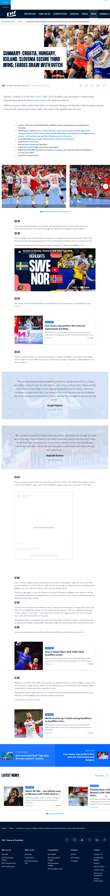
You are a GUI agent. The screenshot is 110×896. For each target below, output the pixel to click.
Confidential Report (98, 859)
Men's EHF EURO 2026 (42, 96)
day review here (31, 142)
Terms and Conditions (98, 874)
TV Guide (74, 861)
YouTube (21, 153)
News (93, 14)
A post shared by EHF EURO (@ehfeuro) (44, 555)
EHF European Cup (55, 869)
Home (4, 828)
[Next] (105, 186)
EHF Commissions (9, 863)
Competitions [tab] (5, 7)
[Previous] (4, 186)
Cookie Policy (99, 870)
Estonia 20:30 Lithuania (46, 131)
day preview (35, 700)
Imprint (97, 863)
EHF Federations (8, 866)
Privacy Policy (99, 866)
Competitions (60, 14)
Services (74, 14)
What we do (44, 14)
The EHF (5, 854)
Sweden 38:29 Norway (45, 139)
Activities (28, 854)
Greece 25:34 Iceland (65, 131)
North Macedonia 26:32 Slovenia (57, 136)
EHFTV (32, 147)
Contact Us (98, 854)
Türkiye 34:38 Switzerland (55, 133)
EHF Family (75, 858)
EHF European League (53, 864)
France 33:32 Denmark (65, 139)
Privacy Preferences (98, 880)
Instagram (58, 150)
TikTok (31, 153)
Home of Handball (8, 22)
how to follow (30, 144)
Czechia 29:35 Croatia (35, 133)
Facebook (49, 150)
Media (85, 14)
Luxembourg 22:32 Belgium (78, 133)
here (81, 632)
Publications (29, 858)
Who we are (30, 14)
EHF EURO (52, 854)
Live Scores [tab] (5, 2)
